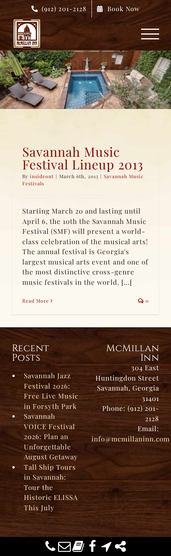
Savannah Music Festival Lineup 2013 (82, 158)
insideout (42, 176)
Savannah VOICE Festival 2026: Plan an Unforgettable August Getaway (51, 436)
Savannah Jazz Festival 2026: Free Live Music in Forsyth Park (51, 390)
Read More (35, 300)
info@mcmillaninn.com (130, 438)
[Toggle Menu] (150, 34)
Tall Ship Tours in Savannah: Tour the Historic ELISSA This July (51, 487)
